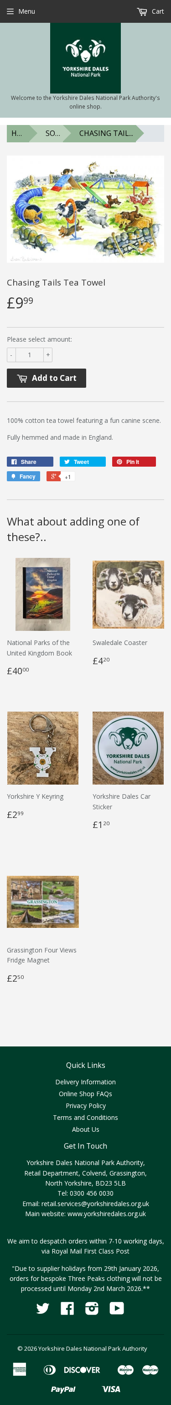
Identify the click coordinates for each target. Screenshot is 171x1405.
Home (20, 133)
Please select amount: (39, 339)
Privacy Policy (86, 1105)
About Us (85, 1129)
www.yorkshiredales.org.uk (106, 1213)
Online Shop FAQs (85, 1093)
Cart (157, 11)
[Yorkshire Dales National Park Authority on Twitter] (43, 1311)
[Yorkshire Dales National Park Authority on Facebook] (67, 1311)
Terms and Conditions (85, 1117)
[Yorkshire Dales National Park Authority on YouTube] (117, 1311)
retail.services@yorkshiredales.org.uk (95, 1203)
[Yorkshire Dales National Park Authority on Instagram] (92, 1311)
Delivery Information (85, 1081)
